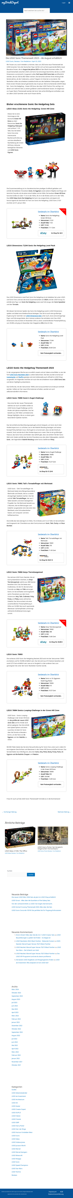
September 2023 (17, 996)
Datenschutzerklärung (55, 1194)
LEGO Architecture (18, 1099)
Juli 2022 (14, 1039)
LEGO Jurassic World (18, 1145)
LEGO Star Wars (17, 1168)
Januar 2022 (16, 1058)
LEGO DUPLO (16, 1113)
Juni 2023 (15, 1006)
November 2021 (17, 1062)
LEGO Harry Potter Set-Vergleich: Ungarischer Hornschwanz (50, 848)
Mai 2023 (15, 1009)
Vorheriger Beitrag (9, 812)
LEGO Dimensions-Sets (34, 316)
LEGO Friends (16, 1119)
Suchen (9, 871)
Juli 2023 (14, 1002)
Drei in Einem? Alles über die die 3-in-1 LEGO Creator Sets (35, 935)
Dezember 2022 (17, 1026)
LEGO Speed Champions (20, 1165)
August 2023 (16, 999)
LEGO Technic (16, 1172)
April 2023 (15, 1012)
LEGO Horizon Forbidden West (22, 1132)
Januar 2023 (16, 1022)
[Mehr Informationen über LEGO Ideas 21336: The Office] (20, 837)
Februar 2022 (16, 1055)
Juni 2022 (15, 1042)
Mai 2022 (15, 1045)
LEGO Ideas (8, 853)
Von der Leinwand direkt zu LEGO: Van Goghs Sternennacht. (32, 904)
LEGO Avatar (16, 1106)
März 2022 (15, 1052)
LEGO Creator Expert (19, 1109)
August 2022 (16, 1035)
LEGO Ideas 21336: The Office (16, 851)
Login (63, 3)
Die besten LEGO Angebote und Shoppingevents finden (34, 960)
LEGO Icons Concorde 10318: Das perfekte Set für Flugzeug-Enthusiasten (36, 910)
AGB (61, 1192)
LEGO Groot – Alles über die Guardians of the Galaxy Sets (31, 900)
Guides (14, 1090)
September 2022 (17, 1032)
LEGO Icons (16, 1136)
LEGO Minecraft (17, 1155)
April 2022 (15, 1049)
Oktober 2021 (16, 1065)
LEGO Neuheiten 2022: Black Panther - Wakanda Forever (35, 941)
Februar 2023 (16, 1019)
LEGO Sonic (10, 61)
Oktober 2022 (16, 1029)
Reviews (17, 61)
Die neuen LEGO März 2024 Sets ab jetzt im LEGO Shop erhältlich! (34, 897)
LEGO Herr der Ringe (19, 1129)
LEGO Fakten (16, 1116)
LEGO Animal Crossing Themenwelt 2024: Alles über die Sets (32, 907)
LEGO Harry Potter (42, 851)
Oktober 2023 (16, 993)
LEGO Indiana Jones (18, 1142)
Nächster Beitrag (64, 812)
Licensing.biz (11, 377)
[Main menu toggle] (69, 3)
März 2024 (15, 989)
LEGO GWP (15, 1122)
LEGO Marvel (16, 1149)
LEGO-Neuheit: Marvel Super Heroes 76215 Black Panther (35, 947)
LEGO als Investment (19, 1096)
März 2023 (15, 1016)
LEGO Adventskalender (19, 1093)
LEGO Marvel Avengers (19, 1152)
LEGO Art (15, 1103)
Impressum (53, 1192)
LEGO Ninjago (16, 1159)
